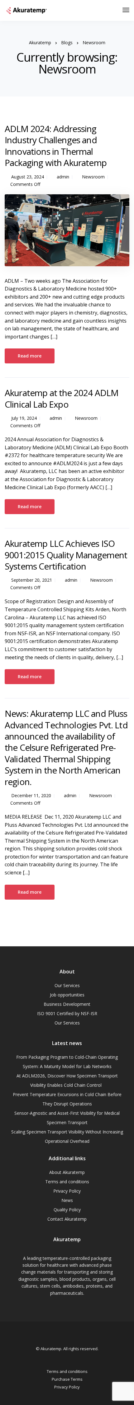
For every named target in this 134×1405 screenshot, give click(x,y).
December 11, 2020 (31, 795)
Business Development (67, 1004)
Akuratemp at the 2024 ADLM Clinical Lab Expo (61, 398)
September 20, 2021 (31, 580)
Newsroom (93, 177)
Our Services (67, 985)
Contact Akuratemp (67, 1219)
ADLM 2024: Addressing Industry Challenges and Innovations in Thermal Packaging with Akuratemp (56, 145)
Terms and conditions (67, 1182)
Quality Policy (67, 1210)
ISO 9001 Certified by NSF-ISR (67, 1013)
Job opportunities (67, 995)
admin (63, 177)
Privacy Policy (67, 1191)
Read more (29, 356)
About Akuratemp (67, 1172)
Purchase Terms (67, 1379)
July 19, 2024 (24, 418)
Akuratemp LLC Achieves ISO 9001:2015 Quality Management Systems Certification (66, 554)
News (67, 1200)
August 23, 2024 (27, 177)
